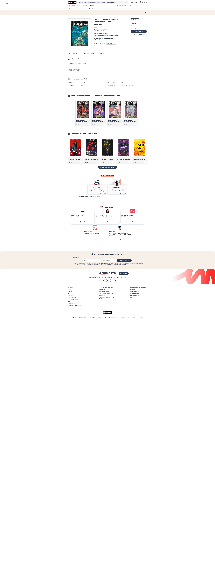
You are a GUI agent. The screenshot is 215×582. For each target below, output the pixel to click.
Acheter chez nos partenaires (139, 34)
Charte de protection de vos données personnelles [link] (107, 317)
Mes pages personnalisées (122, 5)
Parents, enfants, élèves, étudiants (106, 287)
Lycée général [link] (70, 295)
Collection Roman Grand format (100, 33)
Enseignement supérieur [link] (72, 303)
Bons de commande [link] (100, 319)
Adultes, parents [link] (102, 295)
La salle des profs (142, 5)
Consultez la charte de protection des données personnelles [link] (110, 266)
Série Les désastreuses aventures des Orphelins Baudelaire (106, 35)
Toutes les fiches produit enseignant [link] (75, 305)
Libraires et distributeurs (135, 293)
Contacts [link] (131, 319)
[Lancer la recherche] (126, 2)
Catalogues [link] (90, 319)
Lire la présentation (110, 45)
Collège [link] (69, 293)
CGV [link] (125, 319)
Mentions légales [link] (82, 317)
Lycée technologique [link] (72, 297)
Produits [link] (137, 319)
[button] (80, 33)
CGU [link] (120, 319)
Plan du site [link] (74, 317)
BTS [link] (69, 301)
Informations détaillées (88, 53)
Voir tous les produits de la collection (106, 167)
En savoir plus (97, 266)
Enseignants (70, 287)
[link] (80, 222)
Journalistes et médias (134, 295)
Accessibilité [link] (141, 317)
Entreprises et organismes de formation (138, 287)
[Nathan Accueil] (72, 2)
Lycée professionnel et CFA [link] (73, 299)
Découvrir (102, 193)
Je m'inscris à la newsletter (123, 260)
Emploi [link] (134, 317)
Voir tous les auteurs (97, 39)
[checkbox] (72, 263)
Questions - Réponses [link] (111, 319)
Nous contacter (133, 5)
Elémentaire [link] (70, 291)
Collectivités (132, 289)
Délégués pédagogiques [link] (80, 319)
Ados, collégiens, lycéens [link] (104, 291)
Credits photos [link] (92, 317)
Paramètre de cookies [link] (125, 317)
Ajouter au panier (138, 31)
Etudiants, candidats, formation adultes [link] (106, 293)
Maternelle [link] (70, 289)
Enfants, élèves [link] (102, 289)
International (132, 297)
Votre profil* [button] (86, 260)
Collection (102, 53)
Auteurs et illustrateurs (134, 291)
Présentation (74, 53)
